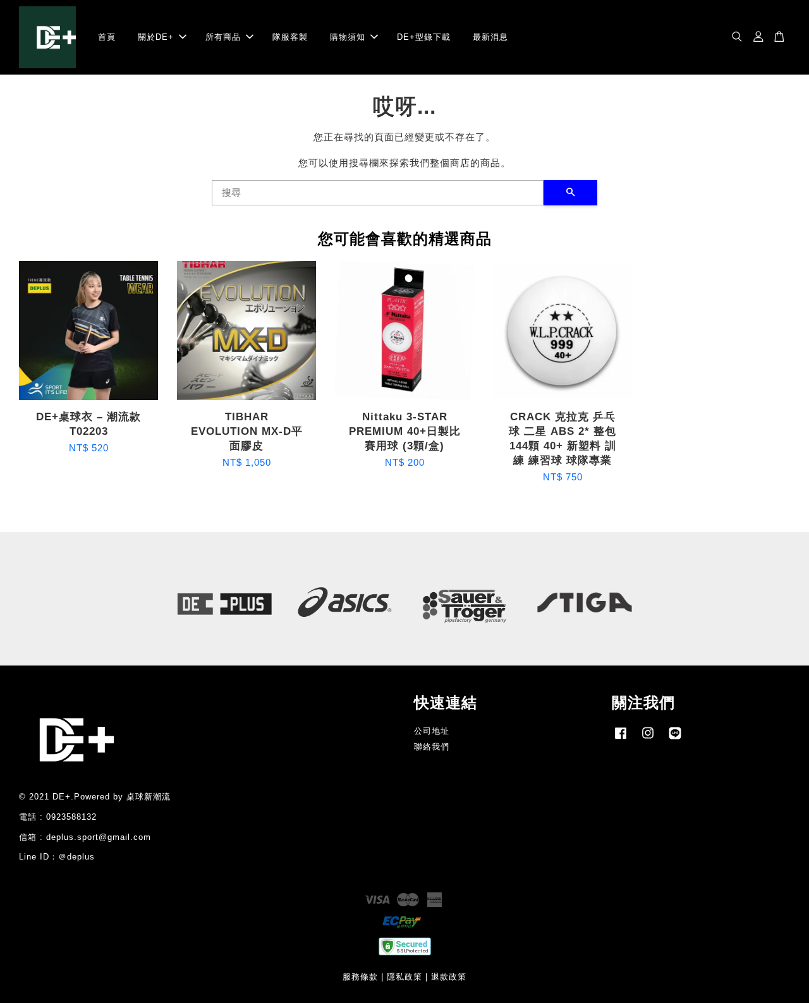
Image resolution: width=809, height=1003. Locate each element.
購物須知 (347, 37)
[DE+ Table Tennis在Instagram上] (648, 739)
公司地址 (431, 731)
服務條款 (360, 977)
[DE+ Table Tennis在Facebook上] (621, 739)
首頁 (107, 37)
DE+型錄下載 (424, 37)
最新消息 (490, 37)
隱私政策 (404, 977)
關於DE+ (156, 37)
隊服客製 (290, 37)
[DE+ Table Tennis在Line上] (675, 739)
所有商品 (223, 37)
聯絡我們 (431, 746)
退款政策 (448, 977)
